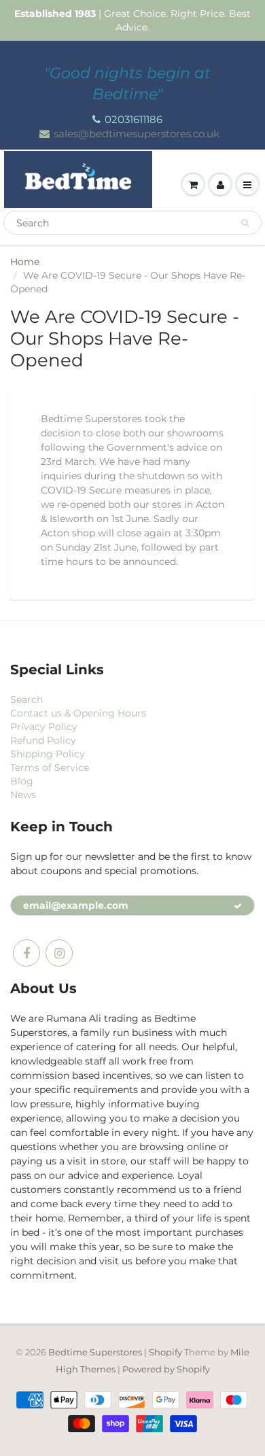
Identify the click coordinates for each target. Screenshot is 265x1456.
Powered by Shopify (166, 1369)
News (23, 794)
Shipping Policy (47, 754)
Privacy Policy (43, 727)
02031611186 (133, 119)
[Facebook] (26, 953)
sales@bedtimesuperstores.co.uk (136, 133)
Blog (21, 781)
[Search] (245, 223)
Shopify (165, 1352)
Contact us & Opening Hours (78, 713)
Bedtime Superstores (95, 1352)
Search (26, 699)
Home (24, 262)
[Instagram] (59, 953)
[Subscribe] (238, 906)
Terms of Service (49, 767)
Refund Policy (43, 740)
